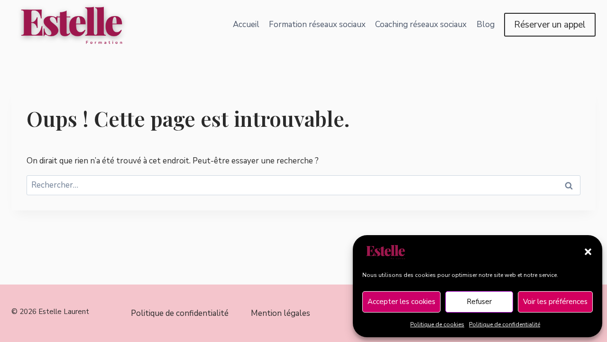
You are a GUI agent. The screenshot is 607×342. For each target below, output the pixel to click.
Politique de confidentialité (504, 324)
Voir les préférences (555, 301)
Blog (486, 24)
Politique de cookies (437, 324)
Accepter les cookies (401, 301)
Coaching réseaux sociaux (421, 24)
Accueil (246, 24)
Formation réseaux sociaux (317, 24)
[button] (588, 251)
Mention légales (280, 313)
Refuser (479, 301)
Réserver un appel (550, 25)
